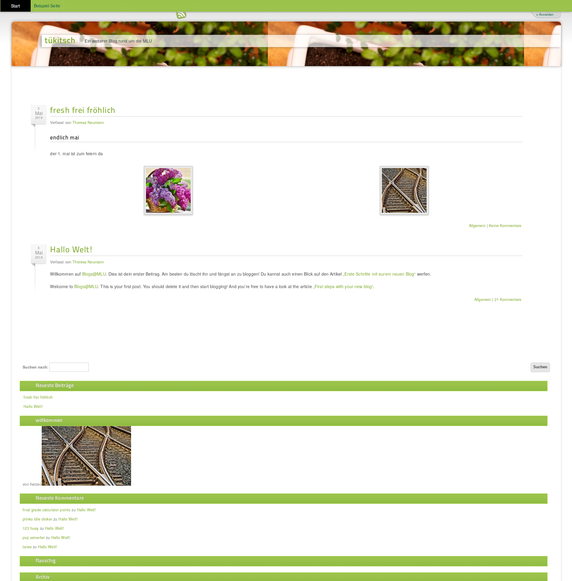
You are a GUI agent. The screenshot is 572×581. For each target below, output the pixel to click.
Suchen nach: (35, 367)
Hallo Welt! (71, 249)
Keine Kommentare (505, 225)
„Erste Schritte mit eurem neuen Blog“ (379, 274)
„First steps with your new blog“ (343, 286)
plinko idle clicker (37, 519)
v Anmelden (545, 14)
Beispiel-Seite (47, 6)
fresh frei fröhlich (83, 109)
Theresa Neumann (88, 122)
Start (15, 6)
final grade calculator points (46, 509)
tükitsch (60, 40)
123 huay (30, 528)
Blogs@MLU (94, 274)
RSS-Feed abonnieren (181, 14)
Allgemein (477, 225)
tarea (27, 546)
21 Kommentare (508, 299)
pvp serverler (34, 537)
